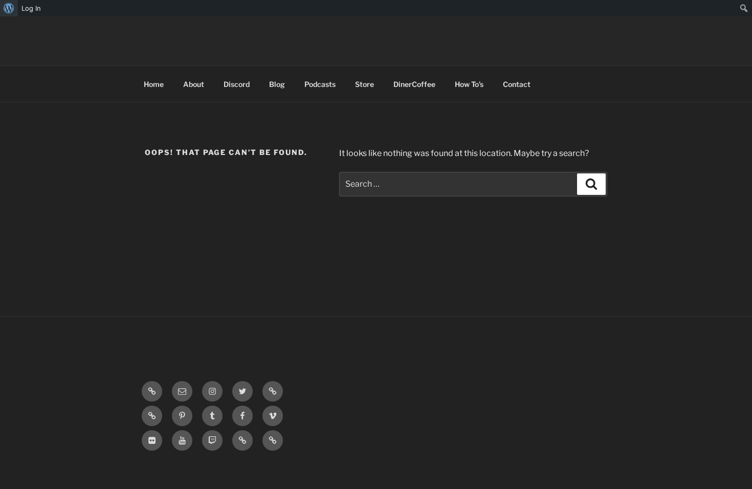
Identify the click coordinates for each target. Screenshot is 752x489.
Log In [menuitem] (31, 8)
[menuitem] (9, 8)
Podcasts (320, 84)
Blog (277, 84)
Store (364, 84)
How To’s (469, 84)
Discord (237, 84)
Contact (516, 84)
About (193, 84)
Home (154, 84)
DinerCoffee (414, 84)
